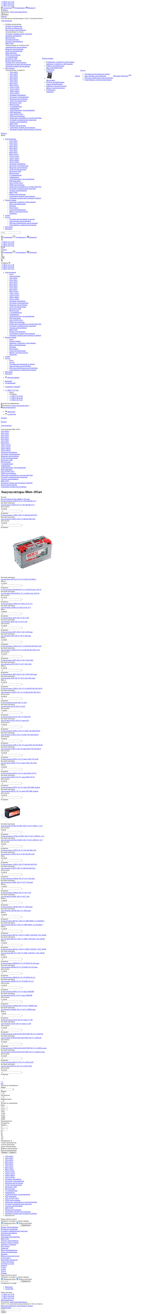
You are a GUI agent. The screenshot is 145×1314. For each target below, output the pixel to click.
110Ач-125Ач (6, 445)
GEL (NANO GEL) (8, 471)
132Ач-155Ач (6, 446)
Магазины (9, 227)
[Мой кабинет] (2, 240)
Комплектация (6, 1099)
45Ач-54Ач (5, 433)
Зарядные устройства (8, 1244)
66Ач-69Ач (5, 439)
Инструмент (5, 1246)
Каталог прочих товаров (10, 1242)
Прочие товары (10, 200)
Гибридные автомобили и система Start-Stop (17, 475)
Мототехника (10, 38)
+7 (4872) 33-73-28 (7, 2)
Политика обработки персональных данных (17, 1306)
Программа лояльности (9, 1260)
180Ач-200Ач (6, 448)
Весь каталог (10, 68)
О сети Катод (6, 1258)
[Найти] (2, 235)
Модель (3, 1091)
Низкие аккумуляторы (13, 61)
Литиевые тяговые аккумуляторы (17, 66)
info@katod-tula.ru (9, 407)
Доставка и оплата (7, 1263)
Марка (3, 1087)
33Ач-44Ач (5, 431)
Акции (7, 215)
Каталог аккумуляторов (9, 1227)
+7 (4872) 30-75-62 (7, 5)
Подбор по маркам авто (14, 28)
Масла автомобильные (9, 1250)
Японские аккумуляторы (14, 49)
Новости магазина (25, 1223)
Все (2, 1083)
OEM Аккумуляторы (12, 55)
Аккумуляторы (10, 139)
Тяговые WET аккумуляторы (15, 62)
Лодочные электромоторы (10, 454)
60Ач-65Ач (5, 437)
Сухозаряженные (11, 57)
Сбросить (13, 1152)
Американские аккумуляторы (16, 47)
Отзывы (4, 1273)
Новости (4, 1265)
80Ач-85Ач (5, 443)
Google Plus (12, 414)
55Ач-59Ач (5, 435)
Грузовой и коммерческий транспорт (18, 34)
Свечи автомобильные (9, 1252)
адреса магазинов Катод (18, 12)
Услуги (7, 217)
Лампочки (4, 1248)
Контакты (8, 229)
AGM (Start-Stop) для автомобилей (13, 467)
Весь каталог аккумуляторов (15, 30)
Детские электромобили (14, 41)
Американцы (5, 466)
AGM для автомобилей (13, 51)
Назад (11, 274)
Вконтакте (11, 412)
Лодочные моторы (12, 39)
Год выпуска (5, 1095)
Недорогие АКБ (11, 59)
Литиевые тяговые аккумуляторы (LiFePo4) (16, 483)
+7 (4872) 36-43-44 (7, 4)
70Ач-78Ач (5, 441)
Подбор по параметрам (13, 26)
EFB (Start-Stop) (11, 53)
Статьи (3, 1267)
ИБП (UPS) (9, 43)
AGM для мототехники (9, 458)
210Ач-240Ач (6, 450)
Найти (4, 1312)
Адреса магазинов (7, 1262)
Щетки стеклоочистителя (10, 1256)
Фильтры (4, 1254)
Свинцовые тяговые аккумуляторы (18, 64)
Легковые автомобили (13, 36)
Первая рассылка (9, 1223)
